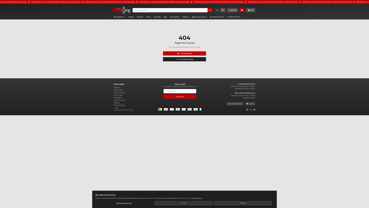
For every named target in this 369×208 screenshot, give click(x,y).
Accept (183, 203)
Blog (165, 17)
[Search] (210, 10)
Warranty (117, 103)
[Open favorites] (241, 10)
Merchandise (174, 17)
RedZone (140, 17)
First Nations (118, 98)
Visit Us (251, 104)
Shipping (117, 87)
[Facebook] (247, 110)
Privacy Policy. (197, 198)
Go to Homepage (186, 53)
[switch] (220, 10)
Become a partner (200, 17)
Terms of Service (119, 92)
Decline (243, 203)
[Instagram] (251, 110)
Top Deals (157, 17)
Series (148, 17)
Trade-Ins (185, 17)
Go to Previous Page (186, 59)
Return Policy (118, 90)
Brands (131, 17)
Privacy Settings (119, 105)
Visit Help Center (236, 104)
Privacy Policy (118, 95)
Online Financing (119, 100)
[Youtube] (254, 110)
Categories (120, 17)
